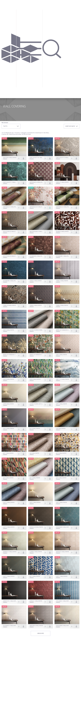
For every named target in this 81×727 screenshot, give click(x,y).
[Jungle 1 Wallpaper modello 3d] (40, 590)
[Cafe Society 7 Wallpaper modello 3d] (14, 171)
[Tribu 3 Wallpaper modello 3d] (40, 270)
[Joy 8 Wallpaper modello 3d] (40, 417)
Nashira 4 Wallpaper (36, 625)
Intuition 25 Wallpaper (10, 256)
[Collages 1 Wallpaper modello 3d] (67, 590)
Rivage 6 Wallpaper (62, 231)
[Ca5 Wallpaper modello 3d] (67, 417)
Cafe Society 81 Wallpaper (36, 157)
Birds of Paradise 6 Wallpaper (63, 330)
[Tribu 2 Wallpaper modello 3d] (67, 294)
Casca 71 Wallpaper (62, 182)
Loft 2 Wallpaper (8, 576)
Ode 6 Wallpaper (35, 379)
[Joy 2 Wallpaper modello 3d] (40, 565)
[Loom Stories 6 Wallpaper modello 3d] (40, 319)
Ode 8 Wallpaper (8, 379)
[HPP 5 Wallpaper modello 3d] (67, 393)
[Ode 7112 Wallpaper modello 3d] (67, 368)
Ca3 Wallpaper (34, 453)
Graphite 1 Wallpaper (10, 601)
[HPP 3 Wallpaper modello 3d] (40, 491)
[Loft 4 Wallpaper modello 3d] (14, 491)
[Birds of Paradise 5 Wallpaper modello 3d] (40, 343)
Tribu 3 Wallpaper (36, 280)
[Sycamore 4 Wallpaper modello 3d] (14, 270)
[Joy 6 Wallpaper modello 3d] (67, 442)
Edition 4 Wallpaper (9, 157)
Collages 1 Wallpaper (63, 601)
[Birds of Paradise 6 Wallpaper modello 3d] (67, 319)
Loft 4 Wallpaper (8, 502)
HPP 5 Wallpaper (61, 404)
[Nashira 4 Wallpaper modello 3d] (40, 614)
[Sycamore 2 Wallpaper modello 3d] (40, 245)
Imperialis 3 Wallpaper (63, 207)
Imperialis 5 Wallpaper (10, 207)
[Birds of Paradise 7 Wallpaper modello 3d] (14, 343)
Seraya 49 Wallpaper (36, 527)
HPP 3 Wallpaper (35, 502)
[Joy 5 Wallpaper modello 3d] (14, 467)
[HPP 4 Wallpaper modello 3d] (14, 417)
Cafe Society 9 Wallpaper (63, 157)
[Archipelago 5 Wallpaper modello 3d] (40, 220)
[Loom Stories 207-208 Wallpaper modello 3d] (40, 393)
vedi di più (40, 633)
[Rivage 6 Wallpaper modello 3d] (67, 220)
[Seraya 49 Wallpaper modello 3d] (40, 516)
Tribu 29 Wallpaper (9, 305)
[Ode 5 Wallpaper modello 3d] (67, 343)
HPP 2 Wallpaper (61, 502)
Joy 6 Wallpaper (61, 453)
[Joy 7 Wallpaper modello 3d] (14, 442)
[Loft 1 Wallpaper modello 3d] (67, 565)
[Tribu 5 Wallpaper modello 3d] (67, 270)
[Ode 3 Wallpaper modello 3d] (14, 319)
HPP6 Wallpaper (8, 404)
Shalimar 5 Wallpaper (63, 527)
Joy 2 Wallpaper (35, 576)
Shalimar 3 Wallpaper (63, 625)
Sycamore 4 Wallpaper (10, 280)
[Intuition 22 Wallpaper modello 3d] (14, 220)
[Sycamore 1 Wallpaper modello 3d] (67, 245)
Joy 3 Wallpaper (61, 478)
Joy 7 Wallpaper (8, 453)
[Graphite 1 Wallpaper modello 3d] (14, 590)
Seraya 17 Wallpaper (9, 551)
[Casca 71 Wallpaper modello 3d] (67, 171)
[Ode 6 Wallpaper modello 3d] (40, 368)
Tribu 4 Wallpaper (36, 305)
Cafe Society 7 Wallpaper (10, 182)
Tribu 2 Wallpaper (62, 305)
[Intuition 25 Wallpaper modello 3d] (14, 245)
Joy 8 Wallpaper (35, 428)
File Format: (5, 122)
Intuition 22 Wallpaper (10, 231)
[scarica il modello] (50, 207)
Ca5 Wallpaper (60, 428)
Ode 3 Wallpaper (8, 330)
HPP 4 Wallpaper (8, 428)
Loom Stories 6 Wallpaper (36, 330)
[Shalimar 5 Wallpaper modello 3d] (67, 516)
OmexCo (5, 159)
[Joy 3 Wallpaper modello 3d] (67, 467)
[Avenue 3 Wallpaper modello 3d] (67, 541)
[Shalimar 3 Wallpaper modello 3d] (67, 614)
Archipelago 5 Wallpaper (36, 231)
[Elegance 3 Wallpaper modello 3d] (14, 614)
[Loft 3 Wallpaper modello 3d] (14, 516)
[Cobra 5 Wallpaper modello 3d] (40, 541)
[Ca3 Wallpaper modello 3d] (40, 442)
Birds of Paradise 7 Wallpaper (10, 354)
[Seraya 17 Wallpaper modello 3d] (14, 541)
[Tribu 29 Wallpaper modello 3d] (14, 294)
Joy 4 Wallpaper (35, 478)
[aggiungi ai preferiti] (18, 158)
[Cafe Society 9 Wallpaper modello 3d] (67, 146)
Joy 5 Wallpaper (8, 478)
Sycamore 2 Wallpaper (36, 256)
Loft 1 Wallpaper (61, 576)
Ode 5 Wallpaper (61, 354)
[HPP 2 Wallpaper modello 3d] (67, 491)
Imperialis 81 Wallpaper (36, 207)
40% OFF (4, 138)
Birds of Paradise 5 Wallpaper (36, 354)
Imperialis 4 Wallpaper (36, 182)
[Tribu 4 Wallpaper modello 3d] (40, 294)
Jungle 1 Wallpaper (36, 601)
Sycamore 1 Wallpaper (63, 256)
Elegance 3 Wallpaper (10, 625)
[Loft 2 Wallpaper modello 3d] (14, 565)
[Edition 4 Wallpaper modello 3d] (14, 146)
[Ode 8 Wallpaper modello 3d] (14, 368)
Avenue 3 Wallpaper (62, 551)
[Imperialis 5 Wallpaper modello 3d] (14, 196)
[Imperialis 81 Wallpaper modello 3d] (40, 196)
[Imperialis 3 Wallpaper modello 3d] (67, 196)
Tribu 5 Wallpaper (62, 280)
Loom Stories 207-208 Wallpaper (36, 404)
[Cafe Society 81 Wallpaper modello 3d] (40, 146)
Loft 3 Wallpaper (8, 527)
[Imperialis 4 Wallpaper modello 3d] (40, 171)
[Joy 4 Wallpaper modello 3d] (40, 467)
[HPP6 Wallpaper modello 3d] (14, 393)
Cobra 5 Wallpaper (36, 551)
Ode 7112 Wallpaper (62, 379)
